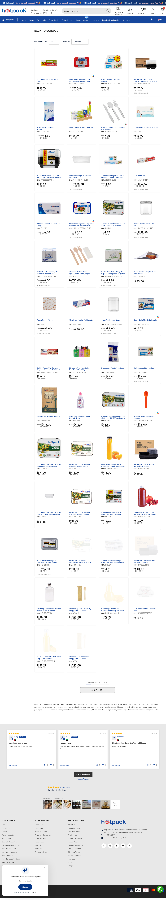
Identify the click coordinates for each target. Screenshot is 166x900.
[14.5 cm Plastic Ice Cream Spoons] (146, 400)
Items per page (40, 42)
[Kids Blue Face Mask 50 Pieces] (146, 111)
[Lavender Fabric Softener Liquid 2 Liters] (81, 400)
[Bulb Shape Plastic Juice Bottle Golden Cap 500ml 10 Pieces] (113, 592)
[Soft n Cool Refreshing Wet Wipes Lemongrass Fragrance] (113, 255)
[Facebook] (103, 845)
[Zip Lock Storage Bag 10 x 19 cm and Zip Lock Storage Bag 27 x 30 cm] (113, 159)
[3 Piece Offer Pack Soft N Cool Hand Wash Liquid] (81, 352)
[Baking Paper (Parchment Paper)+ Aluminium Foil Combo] (49, 352)
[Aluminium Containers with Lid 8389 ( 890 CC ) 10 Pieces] (113, 207)
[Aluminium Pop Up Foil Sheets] (81, 303)
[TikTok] (116, 845)
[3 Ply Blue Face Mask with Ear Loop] (49, 207)
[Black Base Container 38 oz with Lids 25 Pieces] (146, 448)
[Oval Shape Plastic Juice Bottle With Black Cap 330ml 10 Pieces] (113, 448)
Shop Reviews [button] (83, 774)
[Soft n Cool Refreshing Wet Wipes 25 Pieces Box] (49, 255)
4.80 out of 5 (65, 788)
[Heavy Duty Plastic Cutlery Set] (146, 303)
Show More (98, 690)
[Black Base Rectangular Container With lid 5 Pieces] (49, 544)
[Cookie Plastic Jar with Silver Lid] (146, 207)
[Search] (86, 11)
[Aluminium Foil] (146, 159)
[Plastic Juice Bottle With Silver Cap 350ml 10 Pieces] (49, 640)
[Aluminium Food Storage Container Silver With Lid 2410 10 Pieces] (113, 544)
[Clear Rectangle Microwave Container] (81, 159)
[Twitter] (129, 845)
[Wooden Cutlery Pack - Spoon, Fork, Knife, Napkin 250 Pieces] (81, 255)
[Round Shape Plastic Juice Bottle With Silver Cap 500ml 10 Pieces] (146, 496)
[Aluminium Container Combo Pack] (146, 592)
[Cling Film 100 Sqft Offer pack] (81, 111)
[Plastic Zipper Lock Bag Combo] (113, 63)
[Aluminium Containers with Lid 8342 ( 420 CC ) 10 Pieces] (49, 448)
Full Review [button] (13, 765)
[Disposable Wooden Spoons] (49, 400)
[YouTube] (123, 845)
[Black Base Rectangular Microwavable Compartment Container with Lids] (146, 63)
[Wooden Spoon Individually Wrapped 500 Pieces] (81, 592)
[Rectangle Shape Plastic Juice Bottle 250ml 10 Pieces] (49, 592)
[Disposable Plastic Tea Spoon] (113, 352)
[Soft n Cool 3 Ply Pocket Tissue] (49, 111)
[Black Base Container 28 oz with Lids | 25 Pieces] (146, 544)
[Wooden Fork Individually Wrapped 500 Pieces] (81, 640)
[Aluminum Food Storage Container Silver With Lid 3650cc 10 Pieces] (113, 496)
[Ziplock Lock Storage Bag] (146, 352)
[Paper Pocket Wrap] (49, 303)
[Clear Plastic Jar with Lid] (113, 303)
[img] (14, 733)
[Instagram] (110, 845)
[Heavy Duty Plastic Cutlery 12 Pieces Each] (113, 111)
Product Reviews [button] (83, 779)
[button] (54, 42)
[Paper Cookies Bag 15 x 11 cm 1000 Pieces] (146, 255)
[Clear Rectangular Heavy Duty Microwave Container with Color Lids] (81, 207)
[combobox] (83, 11)
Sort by (66, 42)
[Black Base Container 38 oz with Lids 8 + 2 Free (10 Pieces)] (49, 159)
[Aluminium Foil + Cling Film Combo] (49, 63)
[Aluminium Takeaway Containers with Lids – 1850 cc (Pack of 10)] (81, 544)
